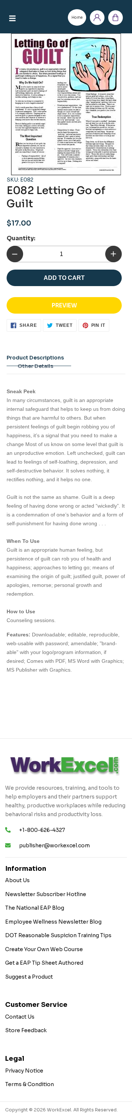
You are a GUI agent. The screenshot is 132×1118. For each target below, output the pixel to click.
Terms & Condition (29, 1084)
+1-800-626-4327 (42, 830)
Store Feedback (26, 1030)
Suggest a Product (29, 976)
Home (77, 17)
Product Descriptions (35, 357)
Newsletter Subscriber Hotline (45, 894)
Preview (64, 305)
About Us (17, 880)
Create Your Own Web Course (44, 949)
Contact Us (19, 1016)
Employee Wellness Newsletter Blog (53, 921)
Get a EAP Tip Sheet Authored (44, 963)
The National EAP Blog (34, 908)
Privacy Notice (24, 1070)
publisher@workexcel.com (54, 845)
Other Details (35, 366)
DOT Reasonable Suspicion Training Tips (58, 935)
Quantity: (21, 238)
